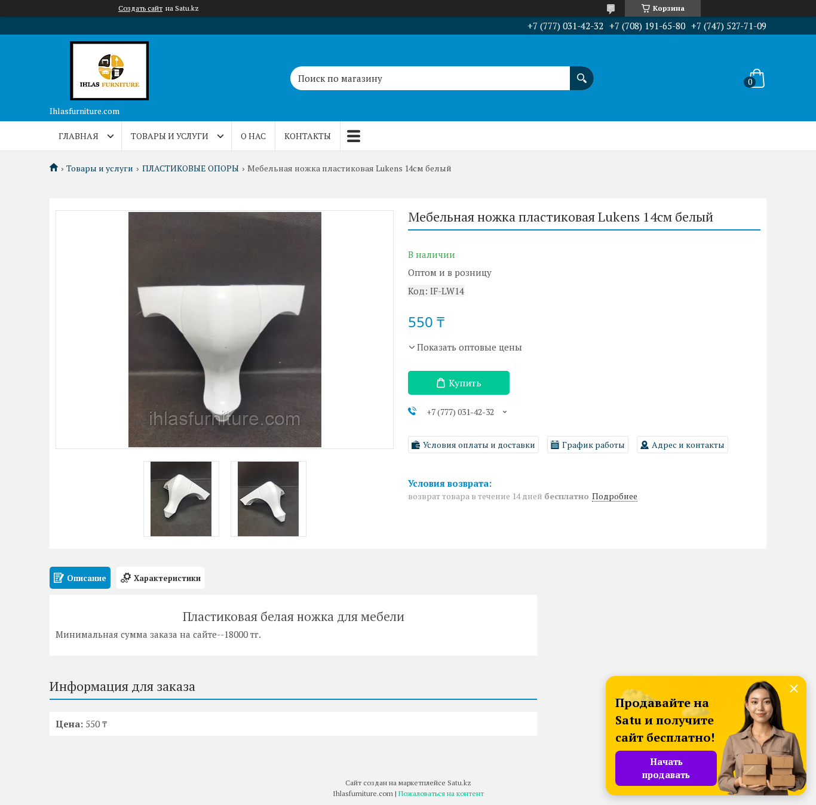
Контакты (307, 136)
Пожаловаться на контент (441, 793)
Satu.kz (459, 782)
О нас (253, 136)
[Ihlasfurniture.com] (109, 67)
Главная (79, 136)
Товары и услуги (169, 136)
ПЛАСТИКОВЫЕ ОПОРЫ (190, 168)
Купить (465, 382)
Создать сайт (140, 8)
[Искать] (582, 72)
